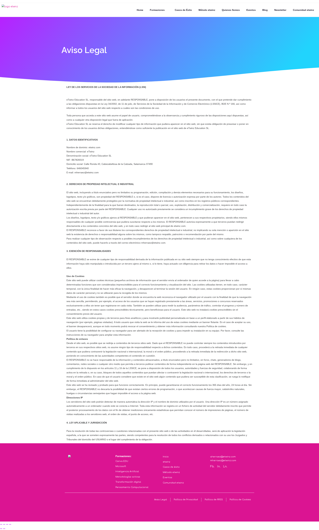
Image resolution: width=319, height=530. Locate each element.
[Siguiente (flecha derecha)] (4, 528)
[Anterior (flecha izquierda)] (1, 528)
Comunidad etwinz (303, 10)
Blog (265, 10)
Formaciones (157, 10)
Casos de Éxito (183, 10)
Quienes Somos (231, 10)
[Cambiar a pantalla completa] (4, 524)
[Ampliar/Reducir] (1, 524)
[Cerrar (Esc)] (10, 524)
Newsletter (280, 10)
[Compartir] (7, 524)
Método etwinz (207, 10)
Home (140, 10)
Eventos (251, 10)
